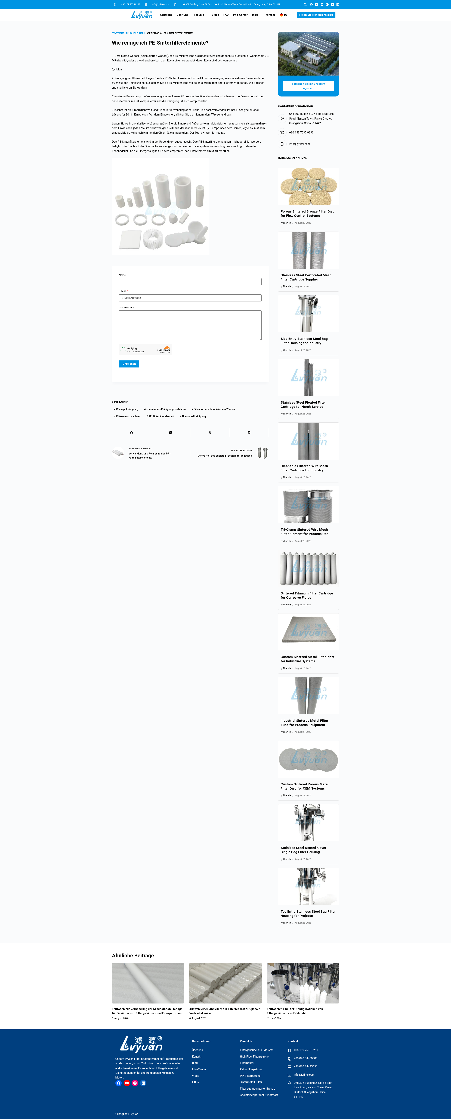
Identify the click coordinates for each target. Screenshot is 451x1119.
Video (215, 14)
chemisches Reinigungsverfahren (165, 409)
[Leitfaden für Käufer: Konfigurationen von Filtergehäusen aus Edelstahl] (303, 983)
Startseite (166, 14)
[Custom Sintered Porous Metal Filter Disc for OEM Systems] (308, 743)
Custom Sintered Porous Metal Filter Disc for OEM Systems (305, 786)
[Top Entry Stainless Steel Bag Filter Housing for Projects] (308, 870)
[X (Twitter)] (316, 4)
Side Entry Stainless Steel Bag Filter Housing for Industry (304, 341)
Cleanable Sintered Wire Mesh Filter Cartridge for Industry (304, 468)
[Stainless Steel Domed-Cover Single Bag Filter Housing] (308, 806)
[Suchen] (305, 4)
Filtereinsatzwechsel (127, 416)
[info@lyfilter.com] (146, 4)
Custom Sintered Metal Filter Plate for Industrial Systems (308, 659)
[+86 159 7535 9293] (115, 4)
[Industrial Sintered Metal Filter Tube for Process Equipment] (308, 679)
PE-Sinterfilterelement (160, 416)
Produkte (198, 14)
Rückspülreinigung (126, 409)
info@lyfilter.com (160, 4)
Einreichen (129, 363)
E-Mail (122, 291)
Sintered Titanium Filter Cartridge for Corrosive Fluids (307, 595)
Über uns (182, 14)
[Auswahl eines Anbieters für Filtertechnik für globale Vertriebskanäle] (225, 983)
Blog (255, 14)
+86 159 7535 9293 (130, 4)
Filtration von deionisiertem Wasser (213, 409)
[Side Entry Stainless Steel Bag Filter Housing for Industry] (308, 297)
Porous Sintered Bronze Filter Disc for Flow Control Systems (307, 213)
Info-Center (240, 14)
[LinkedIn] (337, 4)
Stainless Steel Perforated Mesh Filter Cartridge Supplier (306, 277)
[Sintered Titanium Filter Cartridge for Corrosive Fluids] (308, 552)
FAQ (226, 14)
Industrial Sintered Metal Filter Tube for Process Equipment (304, 723)
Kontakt (270, 14)
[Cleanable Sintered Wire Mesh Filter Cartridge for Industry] (308, 424)
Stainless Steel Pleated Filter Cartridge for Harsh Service (303, 404)
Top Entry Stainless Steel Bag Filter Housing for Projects (308, 913)
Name (122, 275)
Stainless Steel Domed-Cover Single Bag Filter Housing (303, 850)
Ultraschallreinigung (193, 416)
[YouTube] (332, 4)
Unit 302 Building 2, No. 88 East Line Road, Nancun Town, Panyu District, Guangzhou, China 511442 (230, 4)
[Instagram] (322, 4)
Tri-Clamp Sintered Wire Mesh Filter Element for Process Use (304, 532)
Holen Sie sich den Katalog (316, 14)
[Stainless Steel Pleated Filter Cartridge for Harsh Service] (308, 361)
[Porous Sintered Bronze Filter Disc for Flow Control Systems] (308, 170)
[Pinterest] (327, 4)
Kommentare (126, 307)
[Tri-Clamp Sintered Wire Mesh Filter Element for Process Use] (308, 488)
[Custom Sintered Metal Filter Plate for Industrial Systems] (308, 615)
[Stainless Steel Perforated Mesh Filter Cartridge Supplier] (308, 234)
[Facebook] (311, 4)
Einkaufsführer (135, 33)
